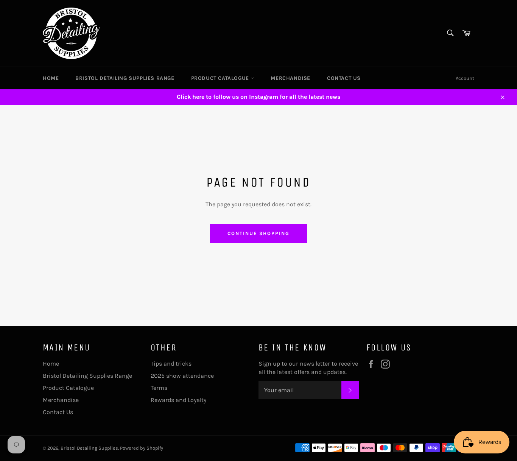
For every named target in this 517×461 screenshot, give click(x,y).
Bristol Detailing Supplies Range (124, 78)
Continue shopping (258, 233)
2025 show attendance (182, 375)
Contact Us (344, 78)
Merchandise (290, 78)
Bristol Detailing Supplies (89, 448)
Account (465, 78)
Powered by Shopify (141, 448)
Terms (159, 387)
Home (51, 78)
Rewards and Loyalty (178, 399)
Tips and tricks (171, 363)
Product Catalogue (221, 78)
